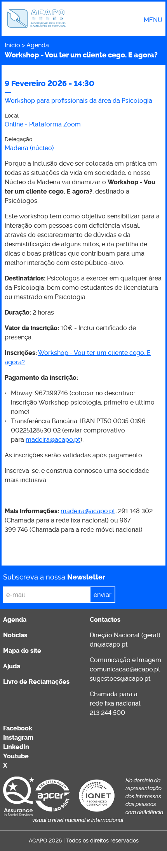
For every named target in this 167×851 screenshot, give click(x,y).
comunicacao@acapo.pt (125, 669)
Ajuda (11, 666)
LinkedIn (16, 747)
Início (12, 45)
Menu (153, 20)
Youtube (16, 756)
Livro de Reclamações (36, 681)
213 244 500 (107, 712)
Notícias (15, 635)
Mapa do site (22, 650)
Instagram (18, 737)
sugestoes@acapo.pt (120, 678)
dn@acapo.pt (109, 644)
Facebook (17, 728)
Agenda (37, 45)
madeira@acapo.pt (53, 439)
